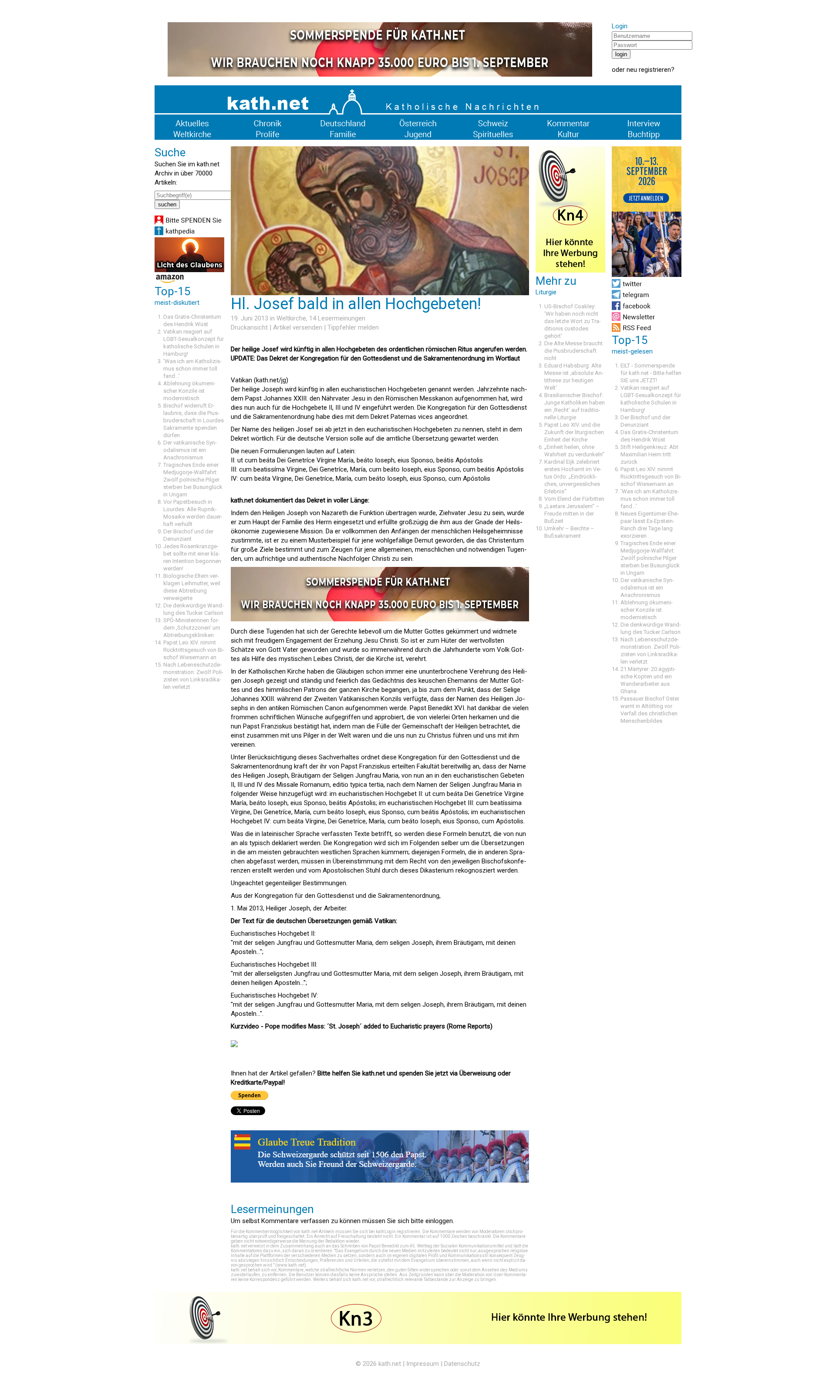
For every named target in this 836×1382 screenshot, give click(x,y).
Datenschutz (462, 1364)
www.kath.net (290, 1265)
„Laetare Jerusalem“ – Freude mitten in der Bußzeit (572, 513)
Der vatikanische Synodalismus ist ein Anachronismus (190, 450)
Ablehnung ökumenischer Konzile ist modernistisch (189, 390)
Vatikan (385, 921)
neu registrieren (649, 70)
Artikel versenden (297, 327)
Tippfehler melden (353, 327)
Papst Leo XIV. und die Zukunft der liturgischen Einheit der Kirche (574, 432)
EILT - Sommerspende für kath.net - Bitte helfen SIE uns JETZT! (650, 373)
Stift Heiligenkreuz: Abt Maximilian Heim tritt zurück (649, 454)
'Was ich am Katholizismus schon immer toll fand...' (192, 368)
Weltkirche (291, 318)
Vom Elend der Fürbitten (574, 498)
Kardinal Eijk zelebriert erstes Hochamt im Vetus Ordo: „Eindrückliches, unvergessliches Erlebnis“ (572, 476)
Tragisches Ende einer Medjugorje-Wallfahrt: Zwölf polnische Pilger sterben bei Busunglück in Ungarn (192, 480)
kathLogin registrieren (398, 1231)
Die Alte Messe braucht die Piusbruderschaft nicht (573, 350)
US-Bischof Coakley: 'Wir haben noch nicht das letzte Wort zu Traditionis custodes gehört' (572, 321)
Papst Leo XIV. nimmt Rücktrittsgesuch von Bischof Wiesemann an (193, 650)
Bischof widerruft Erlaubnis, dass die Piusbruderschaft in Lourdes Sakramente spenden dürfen (193, 420)
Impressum (422, 1364)
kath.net (389, 1364)
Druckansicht (249, 327)
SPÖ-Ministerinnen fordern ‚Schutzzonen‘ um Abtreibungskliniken (191, 627)
